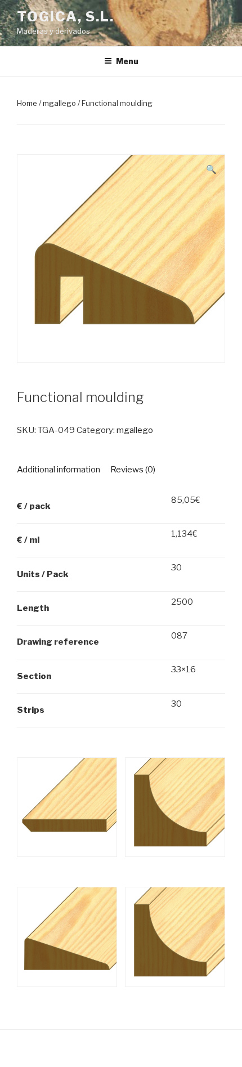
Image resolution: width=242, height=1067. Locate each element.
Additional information (58, 470)
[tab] (58, 470)
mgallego (59, 103)
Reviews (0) (132, 470)
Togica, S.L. (65, 16)
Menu (127, 61)
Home (27, 103)
